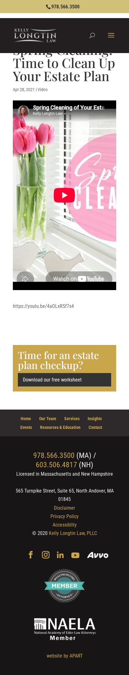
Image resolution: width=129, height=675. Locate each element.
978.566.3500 (65, 7)
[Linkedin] (60, 555)
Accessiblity (65, 525)
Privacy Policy (64, 516)
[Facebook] (30, 555)
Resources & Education (60, 427)
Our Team (47, 418)
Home (26, 418)
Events (26, 427)
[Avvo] (98, 555)
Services (72, 418)
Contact (95, 427)
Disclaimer (64, 508)
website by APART (65, 656)
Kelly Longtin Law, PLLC (73, 533)
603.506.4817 (56, 464)
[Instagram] (45, 555)
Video (43, 89)
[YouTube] (75, 555)
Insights (95, 418)
